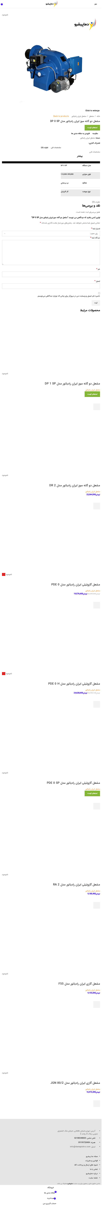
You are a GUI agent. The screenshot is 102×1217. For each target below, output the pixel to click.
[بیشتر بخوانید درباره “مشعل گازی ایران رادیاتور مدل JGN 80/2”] (96, 1103)
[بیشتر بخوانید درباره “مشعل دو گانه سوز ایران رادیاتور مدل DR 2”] (96, 506)
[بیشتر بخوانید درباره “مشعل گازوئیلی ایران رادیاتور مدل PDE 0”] (96, 605)
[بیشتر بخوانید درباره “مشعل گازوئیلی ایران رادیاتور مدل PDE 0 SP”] (96, 806)
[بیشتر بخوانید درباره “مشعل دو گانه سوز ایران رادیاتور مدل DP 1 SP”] (96, 407)
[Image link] (85, 1122)
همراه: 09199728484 (86, 1142)
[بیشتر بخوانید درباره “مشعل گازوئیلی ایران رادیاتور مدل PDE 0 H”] (96, 704)
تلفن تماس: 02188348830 (84, 1138)
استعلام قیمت (92, 127)
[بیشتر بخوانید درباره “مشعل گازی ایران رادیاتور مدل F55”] (96, 1004)
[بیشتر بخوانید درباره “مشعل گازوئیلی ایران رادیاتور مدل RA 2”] (96, 905)
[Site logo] (51, 3)
